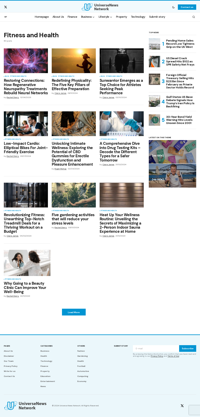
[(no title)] (172, 152)
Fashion (81, 351)
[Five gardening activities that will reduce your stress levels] (74, 195)
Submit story (121, 346)
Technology (46, 361)
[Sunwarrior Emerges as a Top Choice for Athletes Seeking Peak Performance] (122, 60)
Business (44, 351)
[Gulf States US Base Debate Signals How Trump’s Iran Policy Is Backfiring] (154, 101)
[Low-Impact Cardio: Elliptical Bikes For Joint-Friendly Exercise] (26, 123)
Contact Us (9, 376)
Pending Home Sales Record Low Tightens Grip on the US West (180, 44)
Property (44, 371)
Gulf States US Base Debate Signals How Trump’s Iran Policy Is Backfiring (180, 102)
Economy (81, 381)
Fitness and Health (18, 76)
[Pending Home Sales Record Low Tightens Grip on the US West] (154, 44)
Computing (82, 376)
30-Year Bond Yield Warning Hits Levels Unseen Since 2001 (179, 120)
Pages (7, 346)
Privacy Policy (10, 366)
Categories (46, 346)
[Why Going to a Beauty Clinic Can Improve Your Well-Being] (27, 263)
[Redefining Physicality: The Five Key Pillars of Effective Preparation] (74, 60)
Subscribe (188, 348)
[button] (173, 7)
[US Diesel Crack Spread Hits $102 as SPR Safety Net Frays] (154, 61)
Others (81, 346)
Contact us (187, 7)
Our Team (8, 361)
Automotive (83, 371)
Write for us (9, 371)
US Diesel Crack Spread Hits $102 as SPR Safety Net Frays (180, 61)
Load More (74, 312)
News (43, 386)
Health (43, 356)
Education (45, 376)
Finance (44, 366)
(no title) (157, 155)
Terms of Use (173, 356)
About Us (8, 351)
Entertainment (47, 381)
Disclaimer (9, 356)
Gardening (82, 356)
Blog (7, 76)
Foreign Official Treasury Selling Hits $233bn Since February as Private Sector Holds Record (180, 81)
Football (81, 366)
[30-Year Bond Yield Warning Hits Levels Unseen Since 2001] (154, 120)
